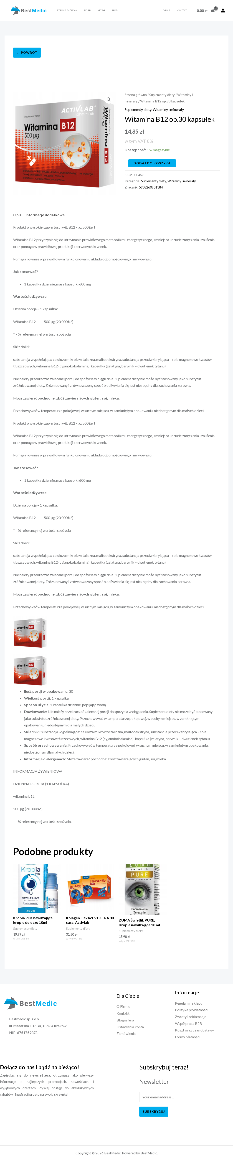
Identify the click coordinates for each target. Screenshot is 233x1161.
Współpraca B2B (188, 1023)
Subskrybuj (154, 1111)
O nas (166, 10)
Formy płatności (187, 1037)
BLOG (115, 10)
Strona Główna (67, 10)
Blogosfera (125, 1020)
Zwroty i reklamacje (190, 1016)
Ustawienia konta (130, 1027)
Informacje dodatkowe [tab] (45, 215)
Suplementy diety (162, 95)
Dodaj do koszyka (152, 163)
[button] (109, 99)
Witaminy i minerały (168, 109)
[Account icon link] (223, 10)
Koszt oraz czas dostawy (194, 1030)
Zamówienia (126, 1033)
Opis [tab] (17, 215)
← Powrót (27, 52)
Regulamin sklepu (188, 1003)
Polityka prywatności (191, 1010)
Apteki (101, 10)
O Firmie (123, 1006)
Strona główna (136, 95)
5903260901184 (151, 187)
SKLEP (87, 10)
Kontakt (182, 10)
